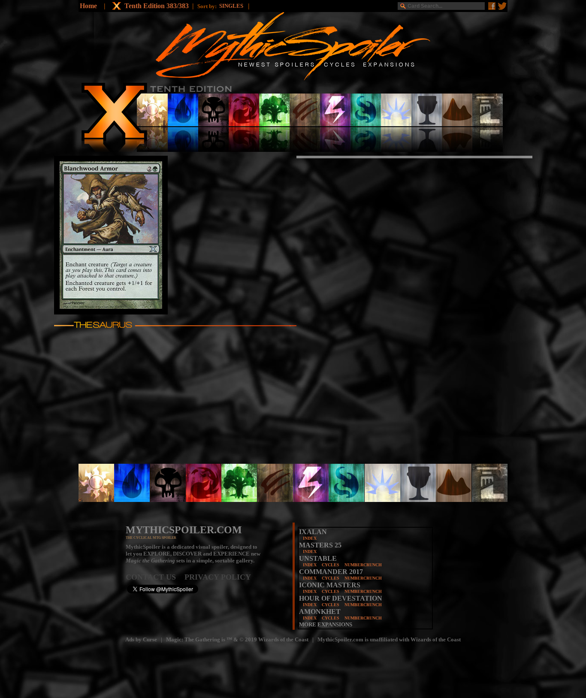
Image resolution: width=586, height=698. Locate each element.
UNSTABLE (318, 558)
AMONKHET (320, 611)
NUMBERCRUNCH (363, 564)
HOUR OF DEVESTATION (340, 598)
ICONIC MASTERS (329, 585)
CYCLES (330, 564)
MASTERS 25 (320, 545)
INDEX (310, 538)
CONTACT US (155, 577)
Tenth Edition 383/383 (156, 5)
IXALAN (313, 531)
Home (88, 5)
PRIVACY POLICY (217, 577)
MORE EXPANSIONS (325, 624)
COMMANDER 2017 (331, 571)
